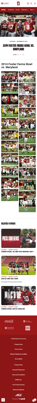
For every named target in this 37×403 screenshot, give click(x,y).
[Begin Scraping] (34, 400)
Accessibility (19, 359)
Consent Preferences (18, 370)
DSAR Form (18, 379)
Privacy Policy (19, 344)
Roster (18, 10)
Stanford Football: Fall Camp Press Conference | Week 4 (17, 252)
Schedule (11, 10)
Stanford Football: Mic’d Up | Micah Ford (13, 309)
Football (12, 41)
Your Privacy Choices (18, 384)
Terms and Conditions (18, 374)
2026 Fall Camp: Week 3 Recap (9, 279)
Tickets (32, 10)
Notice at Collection (18, 389)
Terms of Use (18, 349)
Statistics (24, 10)
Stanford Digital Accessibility (19, 354)
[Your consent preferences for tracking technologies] (3, 400)
